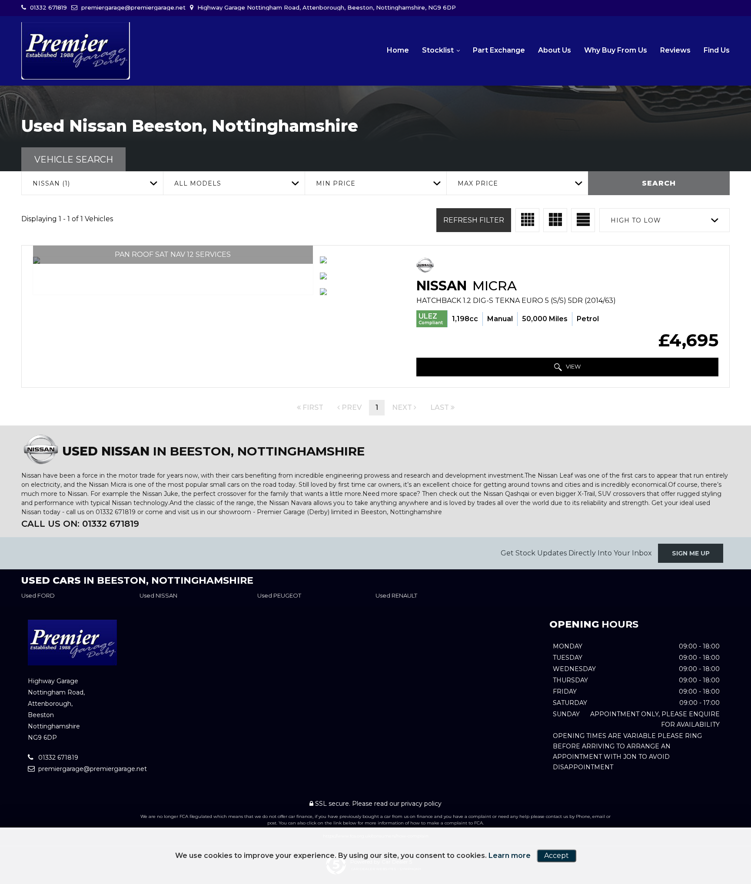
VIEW (573, 366)
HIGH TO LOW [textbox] (636, 220)
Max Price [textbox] (478, 183)
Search (659, 183)
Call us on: (80, 523)
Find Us (717, 50)
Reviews (675, 50)
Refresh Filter (473, 220)
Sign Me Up (691, 553)
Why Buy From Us (615, 50)
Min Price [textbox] (336, 183)
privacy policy (421, 804)
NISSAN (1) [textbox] (51, 183)
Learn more (509, 855)
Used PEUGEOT (279, 595)
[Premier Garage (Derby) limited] (75, 50)
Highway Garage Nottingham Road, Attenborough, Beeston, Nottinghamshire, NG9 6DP (326, 7)
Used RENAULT (396, 595)
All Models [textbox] (197, 183)
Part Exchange (499, 50)
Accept (556, 855)
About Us (554, 50)
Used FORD (38, 595)
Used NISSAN (158, 595)
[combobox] (92, 183)
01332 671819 (47, 7)
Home (398, 50)
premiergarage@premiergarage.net (133, 7)
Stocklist (438, 50)
